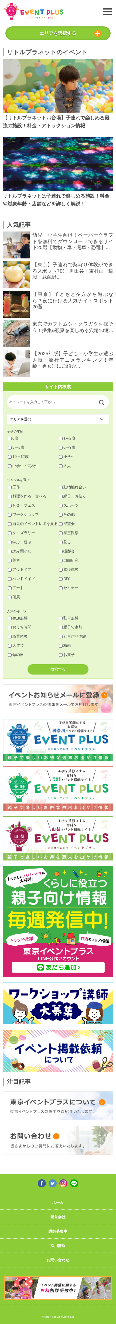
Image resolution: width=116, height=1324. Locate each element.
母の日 (18, 654)
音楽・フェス (23, 505)
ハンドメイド (23, 578)
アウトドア (21, 569)
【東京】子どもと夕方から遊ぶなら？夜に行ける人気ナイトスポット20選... (72, 300)
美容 (16, 560)
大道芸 (18, 645)
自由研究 (71, 560)
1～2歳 (69, 438)
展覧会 (69, 523)
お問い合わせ (58, 1260)
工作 (16, 487)
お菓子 (69, 654)
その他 (69, 514)
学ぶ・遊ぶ (21, 542)
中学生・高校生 (25, 466)
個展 (16, 597)
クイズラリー (23, 533)
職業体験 (20, 636)
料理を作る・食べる (29, 496)
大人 (67, 466)
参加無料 (20, 618)
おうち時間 (21, 627)
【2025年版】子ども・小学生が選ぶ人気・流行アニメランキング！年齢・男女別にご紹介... (72, 360)
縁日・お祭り (74, 496)
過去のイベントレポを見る (35, 523)
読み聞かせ (21, 551)
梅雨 (67, 645)
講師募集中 (58, 1231)
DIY (66, 578)
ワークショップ (25, 514)
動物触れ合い (74, 487)
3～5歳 (18, 447)
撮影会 (69, 551)
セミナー (71, 588)
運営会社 (58, 1217)
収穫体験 (71, 569)
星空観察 (71, 533)
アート (18, 588)
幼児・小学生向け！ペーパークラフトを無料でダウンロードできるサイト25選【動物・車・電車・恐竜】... (72, 241)
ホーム (58, 1202)
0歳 (15, 438)
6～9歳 (69, 447)
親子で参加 (72, 627)
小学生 (69, 456)
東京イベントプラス (33, 11)
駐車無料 (71, 618)
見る (67, 542)
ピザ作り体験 (74, 636)
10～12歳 (20, 456)
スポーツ (71, 505)
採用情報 (58, 1245)
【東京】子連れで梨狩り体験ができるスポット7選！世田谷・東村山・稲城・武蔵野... (72, 271)
